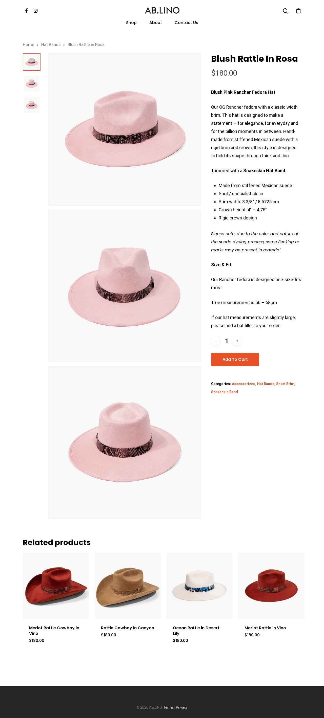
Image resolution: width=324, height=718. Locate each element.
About (155, 23)
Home (28, 44)
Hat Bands (50, 44)
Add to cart (235, 359)
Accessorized (243, 384)
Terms (168, 707)
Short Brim (285, 384)
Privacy (182, 707)
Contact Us (186, 23)
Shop (131, 23)
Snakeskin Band (224, 392)
